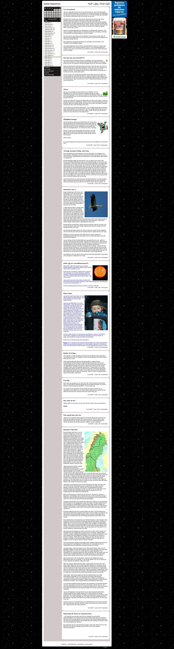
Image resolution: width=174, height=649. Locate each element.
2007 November (49, 50)
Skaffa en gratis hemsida (96, 647)
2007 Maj (47, 60)
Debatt (90, 4)
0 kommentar (104, 52)
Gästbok (108, 3)
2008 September (49, 33)
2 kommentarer (104, 409)
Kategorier (47, 67)
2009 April (47, 22)
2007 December (49, 48)
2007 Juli (47, 57)
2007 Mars (47, 63)
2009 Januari (48, 26)
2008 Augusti (48, 34)
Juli (99, 52)
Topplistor (96, 4)
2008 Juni (47, 38)
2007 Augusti (48, 55)
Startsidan (90, 3)
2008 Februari (48, 45)
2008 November (49, 29)
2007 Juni (47, 58)
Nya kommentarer (49, 71)
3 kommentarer (104, 145)
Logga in (108, 4)
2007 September (49, 53)
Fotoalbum (102, 3)
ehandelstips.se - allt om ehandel (84, 644)
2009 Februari (48, 24)
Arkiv (46, 20)
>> (59, 19)
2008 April (47, 41)
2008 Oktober (48, 31)
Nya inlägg (47, 69)
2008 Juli (47, 36)
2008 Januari (48, 46)
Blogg (96, 3)
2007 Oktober (48, 51)
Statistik (47, 72)
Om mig (102, 4)
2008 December (49, 27)
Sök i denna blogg (49, 74)
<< (45, 19)
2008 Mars (47, 43)
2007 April (47, 62)
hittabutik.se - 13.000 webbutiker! (68, 644)
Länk (96, 52)
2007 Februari (48, 65)
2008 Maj (47, 39)
